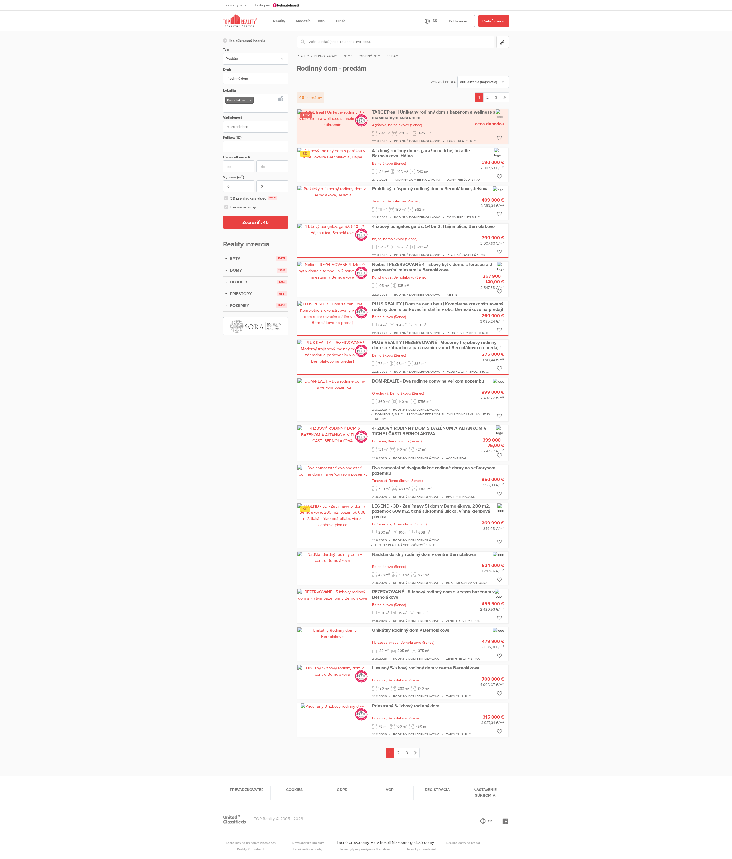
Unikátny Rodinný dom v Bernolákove (410, 630)
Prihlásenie (458, 21)
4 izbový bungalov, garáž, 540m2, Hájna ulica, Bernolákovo (433, 226)
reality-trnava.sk (460, 496)
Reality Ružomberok (251, 849)
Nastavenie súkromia (485, 792)
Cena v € (236, 157)
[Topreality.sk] (240, 21)
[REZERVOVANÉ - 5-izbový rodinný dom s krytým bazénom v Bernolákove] (332, 595)
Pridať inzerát (493, 21)
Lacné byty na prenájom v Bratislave (365, 849)
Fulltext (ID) (232, 137)
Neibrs (452, 294)
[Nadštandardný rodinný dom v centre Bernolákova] (332, 557)
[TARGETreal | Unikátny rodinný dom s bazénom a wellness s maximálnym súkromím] (332, 118)
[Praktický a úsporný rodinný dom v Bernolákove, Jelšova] (332, 192)
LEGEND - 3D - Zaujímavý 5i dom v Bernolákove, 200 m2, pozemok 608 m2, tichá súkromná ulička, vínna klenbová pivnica (431, 511)
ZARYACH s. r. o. (459, 696)
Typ (226, 49)
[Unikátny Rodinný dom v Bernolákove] (332, 633)
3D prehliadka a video (253, 198)
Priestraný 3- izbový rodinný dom (405, 705)
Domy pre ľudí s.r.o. (464, 179)
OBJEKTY (238, 282)
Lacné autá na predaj (308, 849)
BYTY (234, 258)
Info (321, 21)
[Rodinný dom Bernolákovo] (504, 97)
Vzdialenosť (232, 117)
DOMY (235, 270)
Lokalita (229, 90)
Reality (279, 21)
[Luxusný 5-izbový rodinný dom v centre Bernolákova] (332, 671)
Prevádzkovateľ (246, 789)
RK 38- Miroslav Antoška (466, 582)
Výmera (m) (233, 176)
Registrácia (437, 789)
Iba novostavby (243, 207)
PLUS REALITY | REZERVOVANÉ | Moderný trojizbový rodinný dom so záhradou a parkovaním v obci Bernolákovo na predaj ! (436, 345)
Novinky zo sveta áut (421, 849)
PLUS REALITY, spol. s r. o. (468, 333)
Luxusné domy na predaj (463, 842)
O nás (341, 21)
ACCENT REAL (456, 458)
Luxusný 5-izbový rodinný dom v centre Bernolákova (426, 667)
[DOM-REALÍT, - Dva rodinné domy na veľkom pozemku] (332, 384)
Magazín (303, 21)
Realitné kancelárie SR (466, 255)
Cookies (294, 789)
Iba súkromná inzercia (247, 41)
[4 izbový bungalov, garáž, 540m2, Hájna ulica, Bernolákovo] (332, 229)
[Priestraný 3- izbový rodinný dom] (332, 706)
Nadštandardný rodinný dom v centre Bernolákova (424, 554)
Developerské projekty (308, 842)
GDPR (342, 789)
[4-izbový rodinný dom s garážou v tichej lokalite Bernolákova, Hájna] (332, 153)
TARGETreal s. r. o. (462, 141)
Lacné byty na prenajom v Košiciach (251, 842)
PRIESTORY (240, 293)
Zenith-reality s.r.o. (463, 621)
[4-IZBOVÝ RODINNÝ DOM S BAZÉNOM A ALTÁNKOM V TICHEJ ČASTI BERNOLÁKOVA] (332, 434)
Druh (227, 69)
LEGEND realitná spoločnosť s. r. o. (406, 545)
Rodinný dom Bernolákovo (417, 141)
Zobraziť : (255, 222)
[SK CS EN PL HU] (430, 21)
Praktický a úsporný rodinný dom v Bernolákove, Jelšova (430, 188)
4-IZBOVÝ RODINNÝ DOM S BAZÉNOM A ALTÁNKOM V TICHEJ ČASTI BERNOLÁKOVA (429, 430)
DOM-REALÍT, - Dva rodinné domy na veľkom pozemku (428, 380)
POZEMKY (239, 305)
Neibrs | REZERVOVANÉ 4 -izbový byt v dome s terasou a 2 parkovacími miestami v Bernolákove (432, 267)
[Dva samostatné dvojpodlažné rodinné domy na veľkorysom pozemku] (332, 470)
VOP (389, 789)
